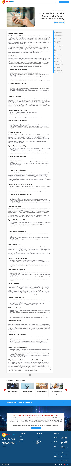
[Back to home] (8, 2)
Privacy (58, 460)
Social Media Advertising (58, 32)
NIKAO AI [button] (34, 1)
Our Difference (38, 437)
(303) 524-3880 (65, 441)
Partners (37, 439)
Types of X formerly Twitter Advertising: (58, 50)
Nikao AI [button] (21, 439)
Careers (37, 440)
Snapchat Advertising (57, 67)
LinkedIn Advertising (57, 43)
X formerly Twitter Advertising (58, 48)
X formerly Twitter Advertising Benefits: (58, 52)
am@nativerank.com (64, 453)
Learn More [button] (43, 1)
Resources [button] (38, 442)
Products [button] (38, 1)
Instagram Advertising (57, 38)
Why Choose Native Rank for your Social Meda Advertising (58, 72)
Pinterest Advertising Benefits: (58, 61)
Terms (62, 460)
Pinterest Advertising (57, 58)
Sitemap (37, 443)
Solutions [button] (30, 1)
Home (26, 1)
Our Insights (38, 441)
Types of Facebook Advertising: (58, 35)
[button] (5, 390)
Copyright (66, 460)
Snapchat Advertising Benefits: (58, 70)
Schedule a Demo (64, 1)
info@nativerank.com (64, 447)
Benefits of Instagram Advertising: (57, 42)
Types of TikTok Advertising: (58, 64)
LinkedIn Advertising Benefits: (58, 46)
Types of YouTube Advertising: (58, 55)
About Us (38, 436)
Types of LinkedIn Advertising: (58, 45)
